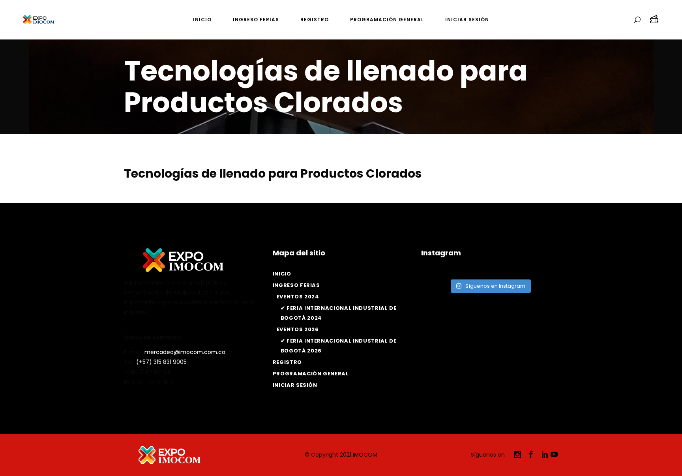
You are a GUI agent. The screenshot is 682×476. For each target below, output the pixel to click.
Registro (287, 362)
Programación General (311, 373)
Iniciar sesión (295, 385)
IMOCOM (365, 455)
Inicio (282, 273)
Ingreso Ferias (296, 285)
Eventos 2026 (298, 329)
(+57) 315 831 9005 (161, 362)
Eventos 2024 (298, 296)
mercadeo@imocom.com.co (184, 352)
